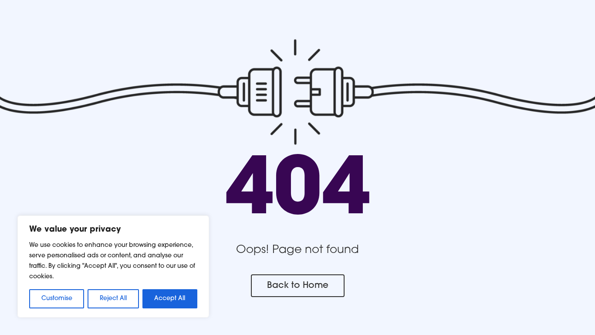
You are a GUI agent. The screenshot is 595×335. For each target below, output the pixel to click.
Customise (56, 298)
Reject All (113, 298)
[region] (113, 266)
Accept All (169, 298)
